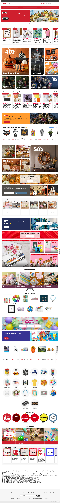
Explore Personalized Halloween (21, 193)
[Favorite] (10, 201)
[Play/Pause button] (23, 23)
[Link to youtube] (57, 502)
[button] (54, 3)
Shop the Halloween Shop (9, 193)
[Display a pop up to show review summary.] (45, 211)
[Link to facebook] (50, 502)
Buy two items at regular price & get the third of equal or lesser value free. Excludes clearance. (19, 480)
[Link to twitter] (55, 502)
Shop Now (6, 227)
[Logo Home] (4, 3)
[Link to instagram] (51, 502)
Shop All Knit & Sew (30, 289)
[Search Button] (9, 3)
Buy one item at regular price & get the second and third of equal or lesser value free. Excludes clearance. (21, 479)
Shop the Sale (5, 18)
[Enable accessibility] (58, 501)
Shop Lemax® (7, 121)
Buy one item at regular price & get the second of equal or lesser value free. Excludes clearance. (19, 478)
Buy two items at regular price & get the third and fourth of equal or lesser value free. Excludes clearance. (21, 481)
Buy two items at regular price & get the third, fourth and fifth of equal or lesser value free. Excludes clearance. (21, 482)
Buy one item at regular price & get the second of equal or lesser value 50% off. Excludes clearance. (20, 477)
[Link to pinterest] (53, 502)
